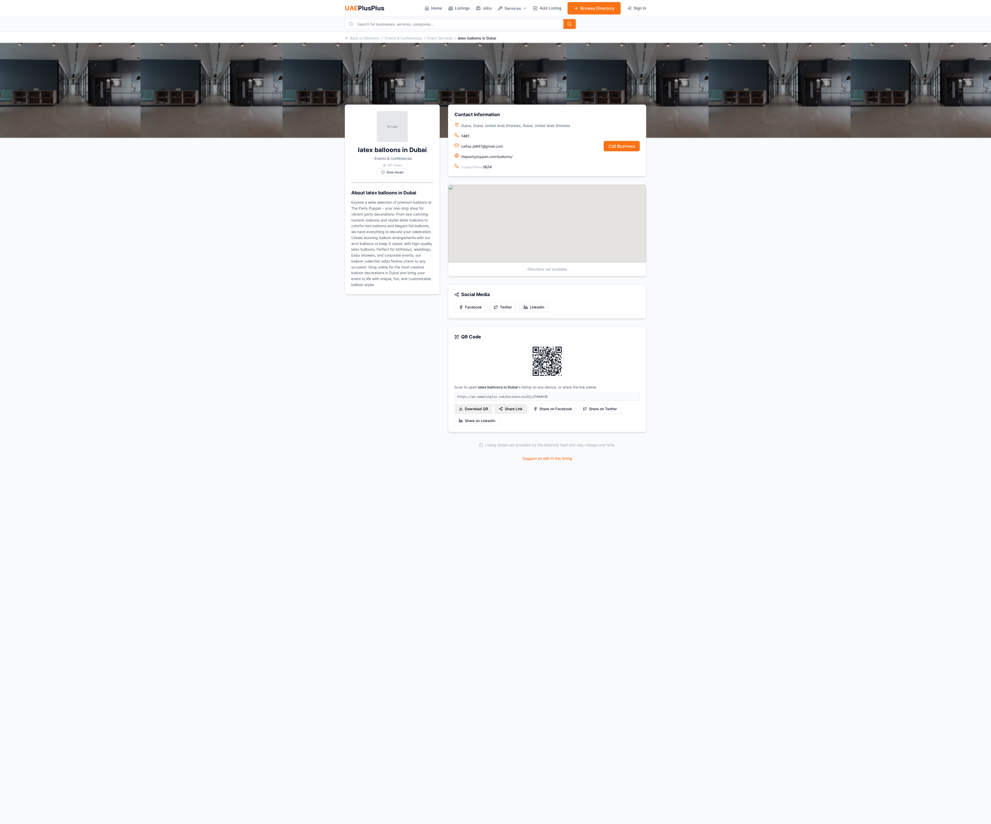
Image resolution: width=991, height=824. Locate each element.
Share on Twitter (603, 409)
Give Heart (395, 172)
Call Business (622, 146)
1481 (465, 136)
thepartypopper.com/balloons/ (487, 156)
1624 (487, 167)
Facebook (473, 307)
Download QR (476, 409)
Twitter (506, 307)
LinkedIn (537, 307)
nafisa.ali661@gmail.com (482, 146)
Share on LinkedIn (480, 420)
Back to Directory (364, 38)
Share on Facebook (555, 409)
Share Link (514, 409)
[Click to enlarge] (547, 361)
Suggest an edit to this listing (547, 458)
